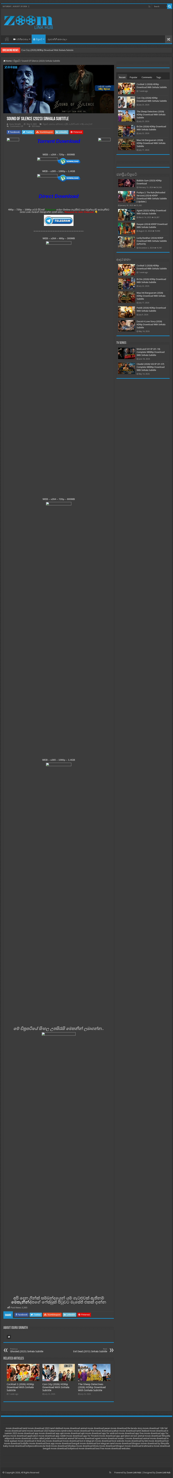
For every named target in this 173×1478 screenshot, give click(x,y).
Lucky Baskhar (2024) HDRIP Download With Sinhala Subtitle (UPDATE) (152, 241)
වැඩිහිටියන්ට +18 (76, 124)
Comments (147, 77)
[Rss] (149, 7)
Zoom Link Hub (134, 1472)
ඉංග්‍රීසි (66, 124)
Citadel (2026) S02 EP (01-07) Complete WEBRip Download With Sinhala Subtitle (151, 367)
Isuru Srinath (15, 124)
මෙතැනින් (20, 1302)
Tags (158, 77)
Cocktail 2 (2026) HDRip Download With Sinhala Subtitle (20, 1387)
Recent (122, 77)
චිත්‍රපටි (39, 39)
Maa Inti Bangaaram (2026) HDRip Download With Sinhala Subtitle (151, 143)
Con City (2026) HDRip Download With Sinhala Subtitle (55, 1387)
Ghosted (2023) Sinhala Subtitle (26, 1350)
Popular (133, 77)
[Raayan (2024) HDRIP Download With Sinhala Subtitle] (126, 228)
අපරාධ (52, 124)
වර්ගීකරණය (22, 39)
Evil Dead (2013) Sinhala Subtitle (90, 1350)
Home (7, 38)
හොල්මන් (88, 124)
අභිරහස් (59, 124)
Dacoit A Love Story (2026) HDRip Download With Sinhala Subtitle (151, 324)
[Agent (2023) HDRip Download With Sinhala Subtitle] (126, 215)
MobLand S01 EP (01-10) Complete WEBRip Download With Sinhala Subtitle (151, 352)
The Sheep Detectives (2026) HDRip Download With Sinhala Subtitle (53, 50)
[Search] (169, 6)
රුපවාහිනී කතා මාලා (57, 39)
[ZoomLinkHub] (28, 22)
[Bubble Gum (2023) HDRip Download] (126, 183)
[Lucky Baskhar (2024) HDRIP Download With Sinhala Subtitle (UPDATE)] (126, 242)
